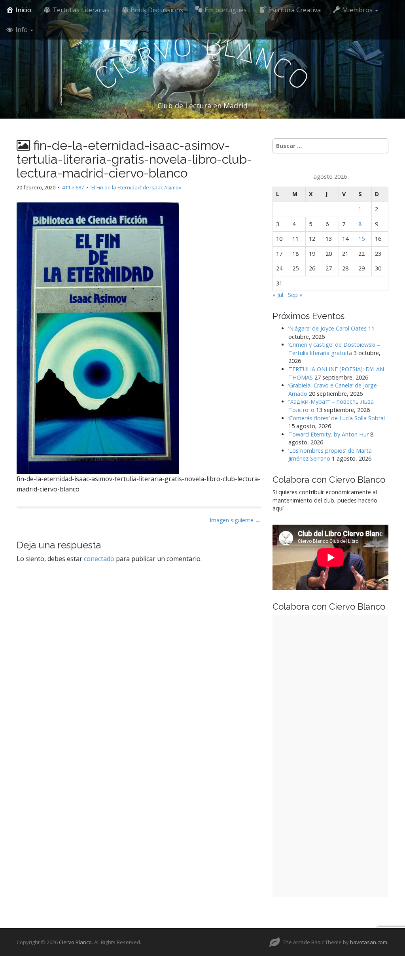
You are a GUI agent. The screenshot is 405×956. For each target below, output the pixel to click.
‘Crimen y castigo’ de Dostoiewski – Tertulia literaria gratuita (334, 349)
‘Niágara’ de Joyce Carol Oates (327, 328)
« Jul (278, 295)
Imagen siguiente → (235, 520)
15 (361, 238)
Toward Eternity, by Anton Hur (328, 434)
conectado (99, 558)
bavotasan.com (368, 942)
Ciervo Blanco (75, 942)
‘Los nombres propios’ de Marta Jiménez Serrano (330, 455)
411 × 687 (73, 187)
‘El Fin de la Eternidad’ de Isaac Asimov (136, 187)
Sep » (295, 295)
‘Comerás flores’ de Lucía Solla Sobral (336, 418)
